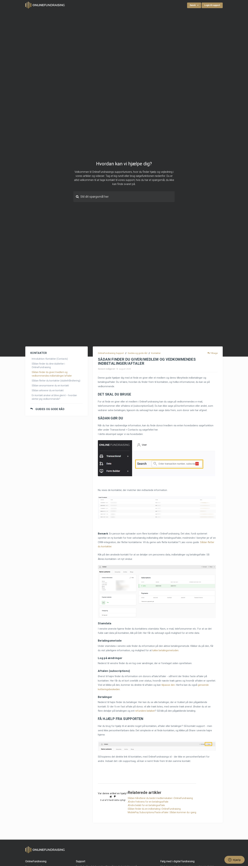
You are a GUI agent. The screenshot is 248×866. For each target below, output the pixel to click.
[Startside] (45, 5)
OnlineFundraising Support (111, 353)
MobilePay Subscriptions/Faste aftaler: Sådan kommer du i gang (162, 812)
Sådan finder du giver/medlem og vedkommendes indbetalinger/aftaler (52, 374)
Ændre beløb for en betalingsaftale (146, 805)
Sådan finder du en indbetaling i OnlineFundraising (154, 808)
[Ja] (111, 796)
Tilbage (214, 353)
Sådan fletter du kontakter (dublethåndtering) (56, 380)
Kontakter (156, 353)
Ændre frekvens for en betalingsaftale (148, 801)
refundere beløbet (145, 710)
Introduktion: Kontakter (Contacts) (50, 358)
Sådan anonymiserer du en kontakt (50, 385)
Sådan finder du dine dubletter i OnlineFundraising (48, 365)
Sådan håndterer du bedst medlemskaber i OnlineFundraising (160, 798)
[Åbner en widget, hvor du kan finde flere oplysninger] (234, 860)
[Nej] (115, 796)
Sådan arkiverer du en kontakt (48, 390)
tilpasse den (168, 684)
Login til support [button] (212, 5)
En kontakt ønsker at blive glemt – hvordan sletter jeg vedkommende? (54, 397)
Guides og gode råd (49, 409)
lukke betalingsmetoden (165, 650)
